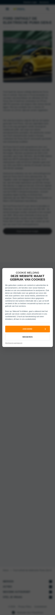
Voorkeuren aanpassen (13, 343)
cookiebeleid (10, 317)
